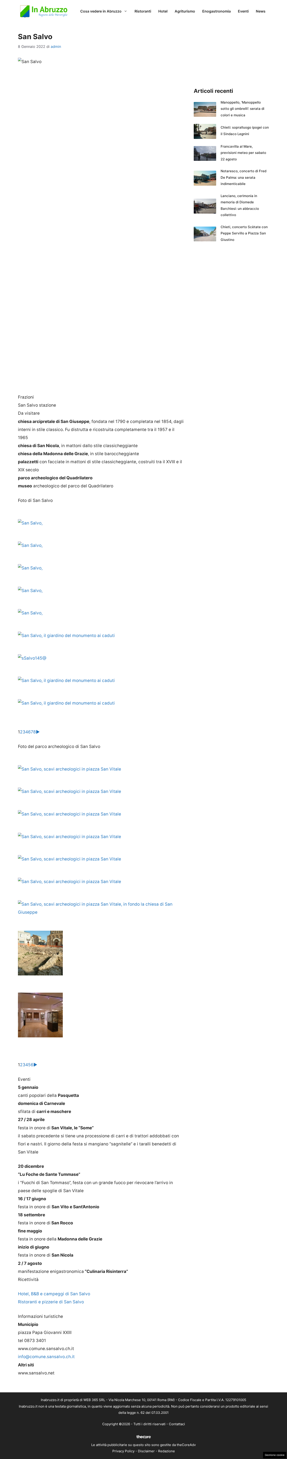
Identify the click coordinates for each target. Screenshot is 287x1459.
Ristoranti (143, 11)
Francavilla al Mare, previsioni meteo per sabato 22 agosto (243, 152)
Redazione (166, 1451)
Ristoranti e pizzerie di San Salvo (51, 1301)
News (260, 11)
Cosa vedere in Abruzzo (101, 11)
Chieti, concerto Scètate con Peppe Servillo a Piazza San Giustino (244, 233)
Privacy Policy (123, 1451)
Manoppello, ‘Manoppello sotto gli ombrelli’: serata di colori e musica (242, 108)
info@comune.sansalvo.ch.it (46, 1356)
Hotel (162, 11)
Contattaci (177, 1424)
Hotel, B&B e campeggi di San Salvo (54, 1293)
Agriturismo (185, 11)
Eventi (243, 11)
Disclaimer (146, 1451)
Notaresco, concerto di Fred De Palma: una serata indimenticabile (243, 177)
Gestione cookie (275, 1455)
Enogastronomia (216, 11)
